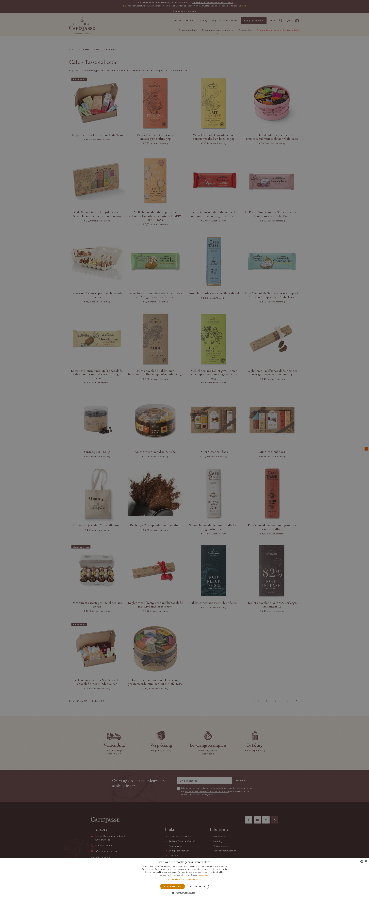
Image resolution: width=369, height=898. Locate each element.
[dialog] (184, 449)
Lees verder (204, 875)
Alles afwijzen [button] (197, 886)
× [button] (366, 861)
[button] (184, 879)
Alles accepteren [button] (172, 886)
